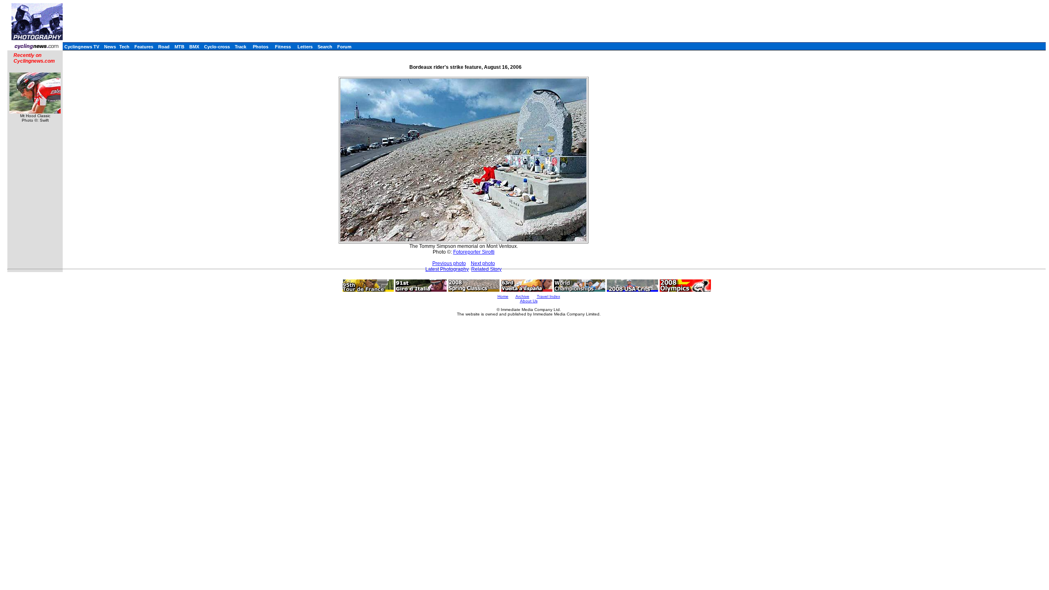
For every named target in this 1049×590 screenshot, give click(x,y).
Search (325, 46)
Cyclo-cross (217, 46)
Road (164, 46)
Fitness (283, 46)
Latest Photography (447, 269)
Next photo (483, 263)
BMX (194, 46)
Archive (522, 296)
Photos (260, 46)
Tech (124, 46)
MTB (179, 46)
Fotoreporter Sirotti (474, 252)
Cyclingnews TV (81, 46)
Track (240, 46)
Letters (305, 46)
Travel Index (548, 296)
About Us (529, 301)
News (110, 46)
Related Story (486, 269)
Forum (344, 46)
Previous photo (449, 263)
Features (143, 46)
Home (503, 296)
